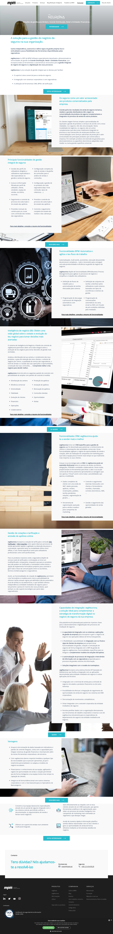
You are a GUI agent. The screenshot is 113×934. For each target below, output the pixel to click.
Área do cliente (106, 3)
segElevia (54, 890)
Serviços (42, 3)
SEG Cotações (56, 896)
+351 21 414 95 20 (87, 866)
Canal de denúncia (74, 905)
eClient (54, 899)
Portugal (80, 3)
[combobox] (109, 920)
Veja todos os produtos (58, 905)
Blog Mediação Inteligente (54, 3)
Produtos (35, 3)
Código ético (72, 908)
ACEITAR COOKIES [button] (48, 927)
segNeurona (55, 893)
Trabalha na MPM (69, 3)
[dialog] (56, 926)
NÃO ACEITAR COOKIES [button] (63, 927)
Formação (89, 893)
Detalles (75, 924)
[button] (56, 931)
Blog (70, 893)
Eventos (71, 896)
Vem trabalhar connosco (76, 899)
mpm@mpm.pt (66, 866)
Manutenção (90, 890)
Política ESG (72, 910)
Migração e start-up (92, 896)
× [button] (111, 920)
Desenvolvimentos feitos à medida (96, 899)
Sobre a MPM (72, 890)
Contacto (71, 902)
